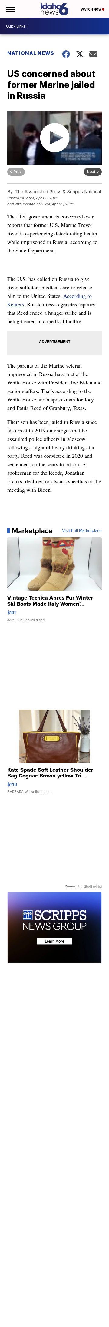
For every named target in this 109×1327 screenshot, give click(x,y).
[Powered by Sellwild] (93, 886)
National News (30, 53)
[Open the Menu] (10, 9)
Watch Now (91, 9)
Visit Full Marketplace (82, 531)
